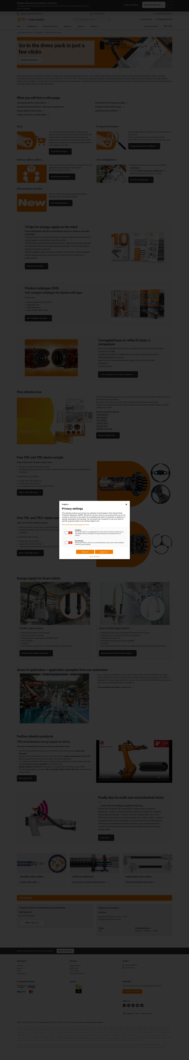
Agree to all (104, 552)
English (65, 504)
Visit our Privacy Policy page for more (75, 525)
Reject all (85, 552)
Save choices (94, 556)
